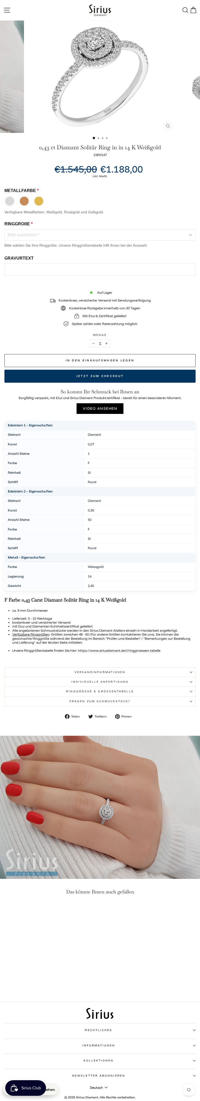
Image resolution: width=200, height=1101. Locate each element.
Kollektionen (99, 1060)
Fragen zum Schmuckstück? (100, 701)
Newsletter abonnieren (98, 1075)
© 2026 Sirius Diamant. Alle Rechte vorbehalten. (100, 1097)
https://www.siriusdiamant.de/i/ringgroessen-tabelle (119, 650)
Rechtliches (98, 1030)
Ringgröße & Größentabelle (100, 691)
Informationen (98, 1045)
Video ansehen (100, 408)
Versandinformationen (100, 672)
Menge (100, 335)
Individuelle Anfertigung (100, 681)
